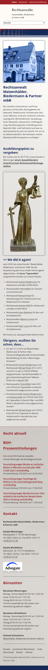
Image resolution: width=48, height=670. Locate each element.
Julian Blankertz (25, 312)
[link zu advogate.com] (12, 571)
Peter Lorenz (24, 326)
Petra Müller (25, 288)
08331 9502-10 (14, 537)
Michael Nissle (25, 295)
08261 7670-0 (13, 554)
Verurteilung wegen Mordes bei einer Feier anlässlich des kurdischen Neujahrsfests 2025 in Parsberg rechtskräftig (24, 496)
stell (5, 166)
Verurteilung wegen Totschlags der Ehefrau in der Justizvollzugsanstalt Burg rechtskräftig (22, 481)
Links (39, 649)
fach (36, 163)
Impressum (23, 2)
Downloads (8, 652)
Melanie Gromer (27, 319)
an (39, 163)
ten (9, 166)
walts (31, 163)
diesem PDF (23, 380)
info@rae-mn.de (10, 557)
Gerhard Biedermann (28, 282)
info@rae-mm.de (10, 540)
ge (42, 163)
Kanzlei (6, 649)
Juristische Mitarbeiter (24, 649)
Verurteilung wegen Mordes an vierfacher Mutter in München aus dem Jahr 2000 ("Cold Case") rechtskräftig (23, 467)
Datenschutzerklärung (37, 2)
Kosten (19, 652)
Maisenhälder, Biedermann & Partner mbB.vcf (23, 638)
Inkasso (29, 652)
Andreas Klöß (24, 305)
